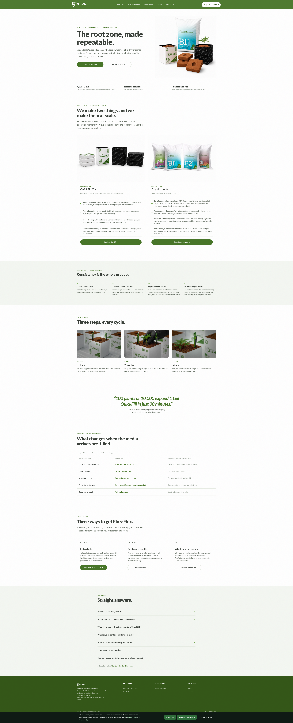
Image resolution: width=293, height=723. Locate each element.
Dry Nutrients (128, 692)
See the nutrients (118, 64)
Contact (191, 692)
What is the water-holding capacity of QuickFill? (119, 627)
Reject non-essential (187, 717)
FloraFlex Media (160, 688)
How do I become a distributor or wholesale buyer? (120, 658)
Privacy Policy (84, 720)
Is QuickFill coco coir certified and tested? (116, 619)
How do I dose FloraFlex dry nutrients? (115, 642)
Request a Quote (210, 5)
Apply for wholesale (188, 567)
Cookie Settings (206, 717)
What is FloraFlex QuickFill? (110, 611)
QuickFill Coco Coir (130, 688)
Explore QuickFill (90, 64)
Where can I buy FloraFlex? (110, 650)
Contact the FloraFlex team (122, 666)
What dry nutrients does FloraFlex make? (116, 635)
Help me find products (92, 567)
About (190, 688)
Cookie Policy (132, 717)
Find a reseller (140, 567)
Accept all (170, 717)
